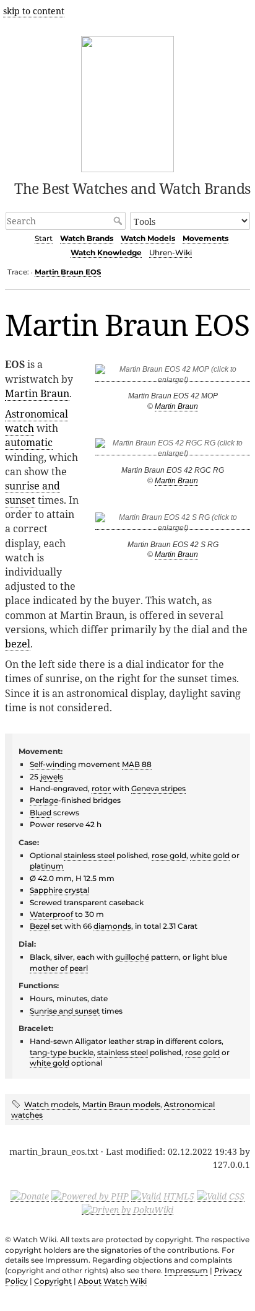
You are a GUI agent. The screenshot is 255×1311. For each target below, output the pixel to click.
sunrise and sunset (32, 493)
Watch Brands (86, 238)
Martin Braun (176, 406)
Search (119, 220)
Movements (205, 238)
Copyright (53, 1281)
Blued (40, 812)
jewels (51, 776)
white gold (210, 855)
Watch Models (148, 238)
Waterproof (51, 914)
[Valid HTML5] (162, 1196)
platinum (47, 865)
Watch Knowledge (106, 252)
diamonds (112, 926)
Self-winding (53, 764)
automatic (29, 442)
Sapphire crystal (59, 890)
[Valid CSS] (220, 1196)
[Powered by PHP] (90, 1196)
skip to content (33, 11)
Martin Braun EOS (68, 272)
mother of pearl (59, 968)
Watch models (51, 1104)
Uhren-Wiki (170, 252)
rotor (101, 788)
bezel (17, 644)
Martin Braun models (121, 1104)
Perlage (44, 800)
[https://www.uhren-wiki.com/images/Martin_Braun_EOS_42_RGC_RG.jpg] (172, 450)
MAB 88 (137, 764)
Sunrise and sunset (65, 1010)
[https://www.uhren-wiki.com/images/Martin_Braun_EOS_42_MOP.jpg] (172, 377)
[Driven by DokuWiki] (127, 1209)
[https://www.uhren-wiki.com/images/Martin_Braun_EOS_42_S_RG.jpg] (172, 525)
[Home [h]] (128, 102)
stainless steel (89, 855)
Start (44, 238)
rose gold (169, 855)
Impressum (186, 1270)
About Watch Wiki (112, 1281)
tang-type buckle (61, 1052)
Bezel (40, 926)
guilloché (132, 957)
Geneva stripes (158, 788)
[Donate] (30, 1196)
